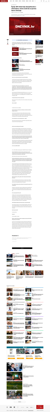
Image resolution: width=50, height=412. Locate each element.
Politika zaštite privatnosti (20, 410)
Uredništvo (8, 410)
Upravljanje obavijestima (31, 410)
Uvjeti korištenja (15, 410)
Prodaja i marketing (11, 410)
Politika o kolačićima (25, 410)
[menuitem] (49, 1)
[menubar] (49, 1)
